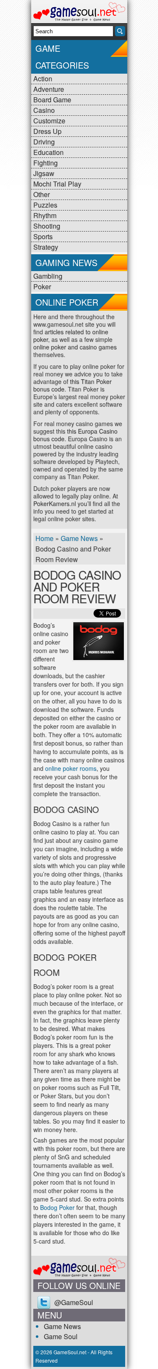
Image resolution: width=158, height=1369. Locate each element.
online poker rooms (70, 768)
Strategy (45, 247)
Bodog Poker (57, 1207)
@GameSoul (73, 1302)
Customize (49, 120)
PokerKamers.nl (54, 503)
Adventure (48, 89)
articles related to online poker (70, 336)
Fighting (45, 163)
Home (44, 538)
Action (42, 78)
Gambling (47, 276)
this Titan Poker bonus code (72, 385)
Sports (43, 236)
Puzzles (45, 205)
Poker (42, 286)
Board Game (52, 99)
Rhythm (44, 215)
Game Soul (61, 1336)
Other (41, 194)
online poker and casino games (75, 347)
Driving (44, 141)
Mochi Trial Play (57, 184)
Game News (79, 538)
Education (48, 152)
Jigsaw (43, 173)
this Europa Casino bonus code (75, 435)
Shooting (46, 226)
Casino (44, 110)
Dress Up (47, 131)
